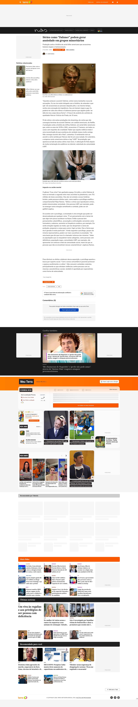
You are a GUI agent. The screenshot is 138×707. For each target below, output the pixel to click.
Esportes (56, 675)
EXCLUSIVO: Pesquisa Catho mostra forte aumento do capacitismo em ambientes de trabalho (55, 667)
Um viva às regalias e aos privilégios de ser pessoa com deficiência (29, 611)
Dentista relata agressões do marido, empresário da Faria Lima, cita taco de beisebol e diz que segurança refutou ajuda (30, 667)
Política (54, 587)
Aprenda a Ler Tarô (34, 420)
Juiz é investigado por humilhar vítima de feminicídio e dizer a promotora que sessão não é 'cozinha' (82, 622)
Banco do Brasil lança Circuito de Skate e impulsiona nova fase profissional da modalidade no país (60, 679)
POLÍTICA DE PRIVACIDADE (83, 697)
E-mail (112, 2)
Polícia (29, 675)
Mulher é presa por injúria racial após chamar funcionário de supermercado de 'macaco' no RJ (34, 679)
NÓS (59, 286)
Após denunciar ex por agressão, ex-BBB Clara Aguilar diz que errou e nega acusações (61, 635)
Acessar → (38, 426)
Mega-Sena (28, 575)
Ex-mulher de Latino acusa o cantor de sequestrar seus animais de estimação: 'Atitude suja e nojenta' (55, 622)
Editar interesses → (114, 389)
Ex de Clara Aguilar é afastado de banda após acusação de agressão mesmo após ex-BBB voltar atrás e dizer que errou (35, 635)
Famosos (80, 587)
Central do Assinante (102, 2)
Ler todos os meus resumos (86, 405)
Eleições (28, 564)
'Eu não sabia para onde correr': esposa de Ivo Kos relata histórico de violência (86, 635)
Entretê (44, 364)
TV (78, 575)
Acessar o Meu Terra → (41, 381)
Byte (27, 587)
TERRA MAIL (91, 2)
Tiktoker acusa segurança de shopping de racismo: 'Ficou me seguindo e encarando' (81, 667)
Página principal (27, 2)
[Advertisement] (107, 634)
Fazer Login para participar (69, 310)
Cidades (54, 575)
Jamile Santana (51, 286)
